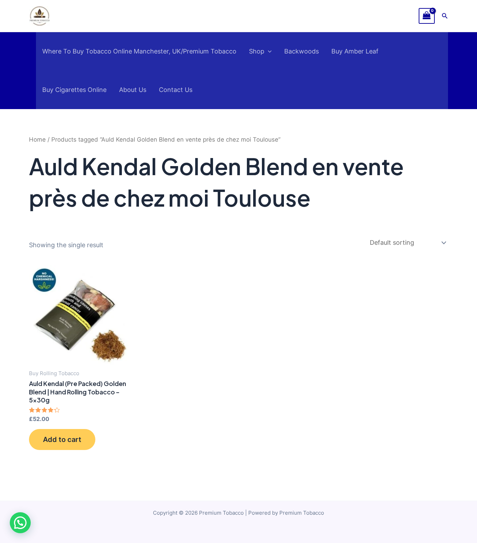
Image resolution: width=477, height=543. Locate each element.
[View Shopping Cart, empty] (427, 16)
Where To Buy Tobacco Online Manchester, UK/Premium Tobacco (139, 51)
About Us (132, 89)
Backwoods (301, 51)
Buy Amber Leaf (355, 51)
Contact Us (175, 89)
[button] (445, 16)
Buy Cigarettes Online (74, 89)
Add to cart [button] (62, 439)
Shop (256, 51)
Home (37, 139)
